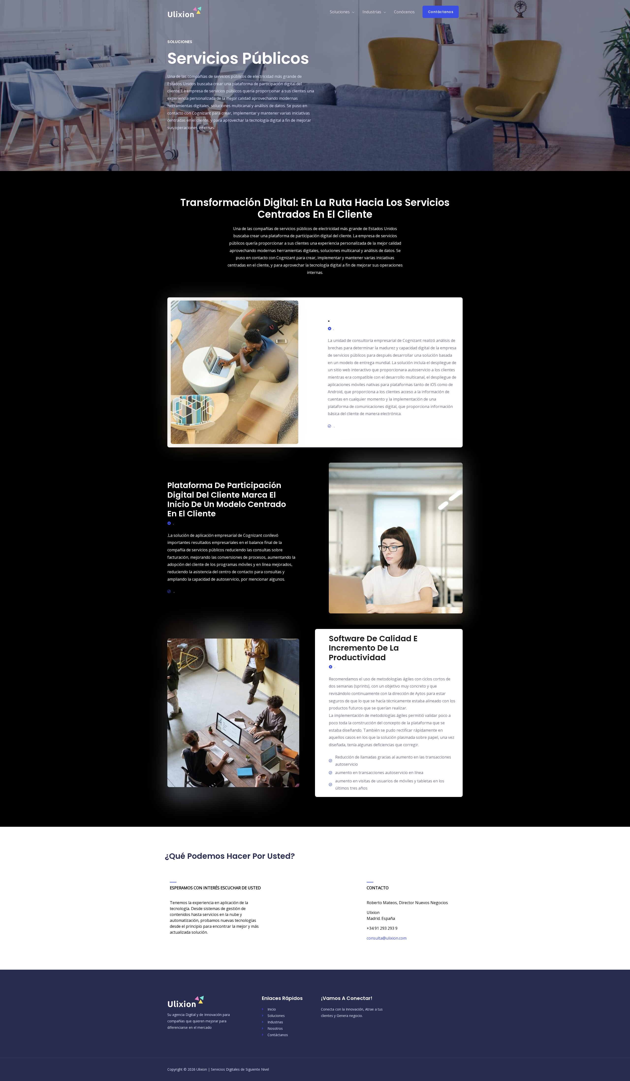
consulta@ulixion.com (387, 938)
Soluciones (340, 12)
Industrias (371, 12)
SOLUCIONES (179, 42)
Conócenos (404, 12)
